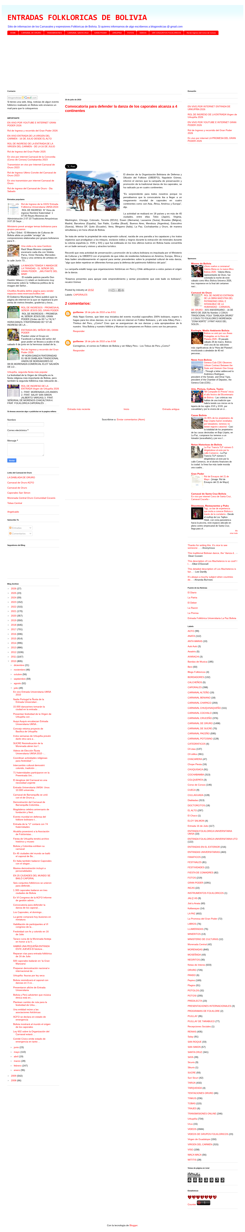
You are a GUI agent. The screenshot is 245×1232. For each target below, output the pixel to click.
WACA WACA (195, 1154)
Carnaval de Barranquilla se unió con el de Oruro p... (30, 796)
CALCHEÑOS (195, 682)
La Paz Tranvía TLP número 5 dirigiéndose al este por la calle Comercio (218, 450)
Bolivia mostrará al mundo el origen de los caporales (31, 1025)
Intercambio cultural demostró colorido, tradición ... (29, 766)
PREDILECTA (195, 1000)
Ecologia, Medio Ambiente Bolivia (210, 330)
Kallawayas (194, 908)
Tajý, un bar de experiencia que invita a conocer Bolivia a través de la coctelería (218, 511)
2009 (14, 1075)
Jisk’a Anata (194, 903)
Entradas (16, 528)
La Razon (193, 608)
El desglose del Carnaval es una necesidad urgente (30, 781)
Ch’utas (192, 749)
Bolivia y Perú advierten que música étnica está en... (32, 996)
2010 (14, 661)
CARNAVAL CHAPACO (199, 702)
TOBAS (192, 1103)
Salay (191, 1036)
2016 (14, 634)
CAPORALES (80, 294)
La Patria (192, 597)
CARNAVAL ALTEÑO (198, 692)
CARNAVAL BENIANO (199, 697)
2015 (14, 638)
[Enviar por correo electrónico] (110, 290)
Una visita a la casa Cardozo (36, 246)
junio (17, 1047)
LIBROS (192, 924)
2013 (14, 647)
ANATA (191, 636)
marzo (17, 1061)
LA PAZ (191, 913)
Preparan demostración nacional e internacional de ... (31, 969)
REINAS (192, 1031)
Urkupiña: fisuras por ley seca (28, 975)
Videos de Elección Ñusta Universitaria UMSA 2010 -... (29, 752)
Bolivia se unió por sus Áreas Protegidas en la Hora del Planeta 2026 (218, 336)
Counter (192, 1204)
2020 (14, 615)
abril (16, 1056)
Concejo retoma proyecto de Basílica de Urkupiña (28, 730)
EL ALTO (192, 810)
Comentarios (18, 533)
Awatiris (192, 651)
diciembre (19, 665)
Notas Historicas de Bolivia (206, 444)
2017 (14, 629)
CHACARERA (195, 759)
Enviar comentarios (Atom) (131, 419)
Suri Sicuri (193, 1077)
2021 (14, 611)
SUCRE (192, 1072)
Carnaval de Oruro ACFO (20, 482)
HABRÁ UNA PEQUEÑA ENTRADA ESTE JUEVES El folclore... (31, 947)
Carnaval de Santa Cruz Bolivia (208, 493)
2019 (14, 620)
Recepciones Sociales (199, 1026)
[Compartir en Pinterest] (122, 290)
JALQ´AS (192, 898)
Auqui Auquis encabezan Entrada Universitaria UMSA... (30, 722)
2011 (14, 656)
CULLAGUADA (195, 795)
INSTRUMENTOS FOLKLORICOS (206, 893)
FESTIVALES (195, 862)
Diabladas (193, 800)
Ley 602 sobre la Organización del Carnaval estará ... (31, 1033)
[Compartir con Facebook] (119, 290)
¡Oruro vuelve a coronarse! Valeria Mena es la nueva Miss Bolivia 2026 (219, 269)
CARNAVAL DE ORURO (31, 33)
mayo (17, 1052)
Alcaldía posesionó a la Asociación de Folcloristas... (31, 833)
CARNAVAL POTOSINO (200, 738)
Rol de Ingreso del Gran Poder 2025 (26, 151)
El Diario (192, 592)
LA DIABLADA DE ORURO (21, 477)
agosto (18, 683)
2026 (14, 588)
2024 (14, 597)
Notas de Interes (196, 964)
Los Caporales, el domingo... (28, 912)
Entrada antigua (170, 409)
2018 (14, 624)
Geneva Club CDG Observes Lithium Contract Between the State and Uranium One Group (218, 365)
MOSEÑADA (194, 954)
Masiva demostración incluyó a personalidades (29, 869)
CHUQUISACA (195, 769)
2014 (14, 643)
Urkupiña (192, 1118)
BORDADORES (196, 677)
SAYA (190, 1057)
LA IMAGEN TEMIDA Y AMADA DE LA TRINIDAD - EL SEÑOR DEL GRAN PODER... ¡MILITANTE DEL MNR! (39, 269)
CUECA (192, 790)
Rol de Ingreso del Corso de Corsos (201, 33)
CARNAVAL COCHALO (200, 713)
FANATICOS (194, 857)
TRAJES (192, 1108)
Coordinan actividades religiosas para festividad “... (30, 759)
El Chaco (192, 815)
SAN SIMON (194, 1047)
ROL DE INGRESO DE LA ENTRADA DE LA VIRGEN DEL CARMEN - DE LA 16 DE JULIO (31, 145)
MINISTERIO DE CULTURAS (203, 939)
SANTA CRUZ (195, 1052)
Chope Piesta (195, 764)
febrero (18, 1065)
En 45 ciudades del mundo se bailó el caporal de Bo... (31, 855)
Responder (79, 331)
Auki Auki (192, 646)
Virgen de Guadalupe (199, 1139)
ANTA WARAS (195, 641)
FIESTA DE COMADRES (200, 872)
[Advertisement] (107, 63)
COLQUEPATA (195, 779)
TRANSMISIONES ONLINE (202, 1113)
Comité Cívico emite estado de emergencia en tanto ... (29, 1040)
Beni (190, 666)
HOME (13, 33)
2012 (14, 652)
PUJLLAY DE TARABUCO (201, 1021)
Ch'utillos (192, 754)
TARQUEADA (195, 1088)
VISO (190, 1149)
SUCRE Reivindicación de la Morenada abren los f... (28, 744)
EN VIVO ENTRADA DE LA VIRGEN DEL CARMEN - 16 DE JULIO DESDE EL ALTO (29, 137)
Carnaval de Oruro (17, 487)
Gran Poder (197, 473)
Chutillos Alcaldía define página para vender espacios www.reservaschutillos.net (30, 292)
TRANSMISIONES (54, 33)
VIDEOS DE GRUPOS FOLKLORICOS (208, 1134)
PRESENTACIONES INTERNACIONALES (209, 1006)
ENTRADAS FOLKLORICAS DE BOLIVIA (77, 18)
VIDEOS (143, 33)
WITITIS (192, 1159)
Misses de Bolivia (201, 263)
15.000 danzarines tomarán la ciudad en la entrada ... (29, 708)
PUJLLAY (193, 1016)
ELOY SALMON (196, 820)
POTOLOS (193, 990)
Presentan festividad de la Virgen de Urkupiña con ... (32, 715)
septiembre (20, 678)
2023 (14, 602)
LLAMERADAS (195, 929)
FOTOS (130, 33)
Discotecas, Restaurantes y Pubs (210, 505)
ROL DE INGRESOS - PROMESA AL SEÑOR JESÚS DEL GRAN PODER (40, 309)
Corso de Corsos (197, 784)
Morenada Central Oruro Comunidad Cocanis (31, 498)
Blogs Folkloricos (197, 672)
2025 (14, 593)
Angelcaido (13, 511)
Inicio (126, 409)
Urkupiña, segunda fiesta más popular (27, 372)
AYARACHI (193, 656)
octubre (18, 674)
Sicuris (191, 1062)
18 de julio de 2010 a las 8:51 (100, 312)
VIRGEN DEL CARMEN (200, 1144)
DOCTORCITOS (196, 805)
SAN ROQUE (195, 1041)
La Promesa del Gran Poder (202, 918)
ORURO (192, 970)
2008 (14, 1080)
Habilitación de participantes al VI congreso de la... (30, 925)
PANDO (192, 975)
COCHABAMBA (196, 774)
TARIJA (192, 1082)
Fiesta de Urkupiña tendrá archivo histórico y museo (31, 840)
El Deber (192, 602)
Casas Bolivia (199, 415)
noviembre (20, 669)
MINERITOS (194, 934)
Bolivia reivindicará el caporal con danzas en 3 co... (30, 981)
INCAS (191, 888)
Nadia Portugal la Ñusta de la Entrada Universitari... (28, 700)
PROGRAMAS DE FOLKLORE (204, 1011)
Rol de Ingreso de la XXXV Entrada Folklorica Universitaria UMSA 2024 (39, 205)
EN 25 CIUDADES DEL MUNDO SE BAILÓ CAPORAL (31, 877)
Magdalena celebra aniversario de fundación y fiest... (31, 811)
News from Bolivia (201, 359)
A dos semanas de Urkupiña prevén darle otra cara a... (32, 737)
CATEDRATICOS (197, 743)
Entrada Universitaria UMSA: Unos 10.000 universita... (31, 789)
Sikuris (191, 1067)
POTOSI (192, 995)
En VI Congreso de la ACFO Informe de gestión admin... (32, 899)
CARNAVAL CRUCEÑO (200, 718)
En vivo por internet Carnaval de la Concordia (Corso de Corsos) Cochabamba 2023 (31, 158)
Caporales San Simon (18, 492)
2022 (14, 606)
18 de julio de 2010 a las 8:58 (100, 341)
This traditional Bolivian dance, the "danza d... (212, 553)
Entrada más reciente (79, 409)
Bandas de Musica (197, 661)
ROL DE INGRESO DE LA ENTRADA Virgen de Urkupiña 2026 (40, 387)
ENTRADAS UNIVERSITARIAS (204, 852)
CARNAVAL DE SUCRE (200, 728)
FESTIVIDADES (196, 867)
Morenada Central (197, 944)
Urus (190, 1124)
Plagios (191, 985)
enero (17, 1070)
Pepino (191, 980)
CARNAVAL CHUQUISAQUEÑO (204, 708)
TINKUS (192, 1098)
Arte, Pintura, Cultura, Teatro (207, 389)
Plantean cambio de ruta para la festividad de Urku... (30, 1003)
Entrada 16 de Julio (198, 826)
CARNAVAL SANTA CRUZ (78, 33)
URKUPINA (117, 33)
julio (16, 688)
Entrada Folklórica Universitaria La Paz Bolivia (212, 618)
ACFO (191, 631)
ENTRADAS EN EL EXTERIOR (204, 847)
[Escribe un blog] (113, 290)
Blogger (134, 1225)
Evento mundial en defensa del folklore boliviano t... (29, 818)
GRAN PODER (100, 33)
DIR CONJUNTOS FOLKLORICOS (166, 33)
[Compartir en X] (116, 290)
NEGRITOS (194, 959)
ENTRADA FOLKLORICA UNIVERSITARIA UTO (213, 839)
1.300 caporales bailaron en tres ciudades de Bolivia (30, 891)
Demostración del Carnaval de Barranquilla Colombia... (29, 803)
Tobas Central (14, 503)
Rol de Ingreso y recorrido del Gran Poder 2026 (32, 130)
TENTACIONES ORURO (200, 1093)
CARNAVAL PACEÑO (199, 733)
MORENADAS (195, 949)
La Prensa (193, 613)
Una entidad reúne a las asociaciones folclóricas (26, 1011)
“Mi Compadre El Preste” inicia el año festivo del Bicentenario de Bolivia (219, 394)
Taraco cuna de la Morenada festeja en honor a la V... (32, 940)
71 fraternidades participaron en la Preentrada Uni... (31, 774)
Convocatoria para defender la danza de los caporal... (29, 906)
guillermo (78, 312)
